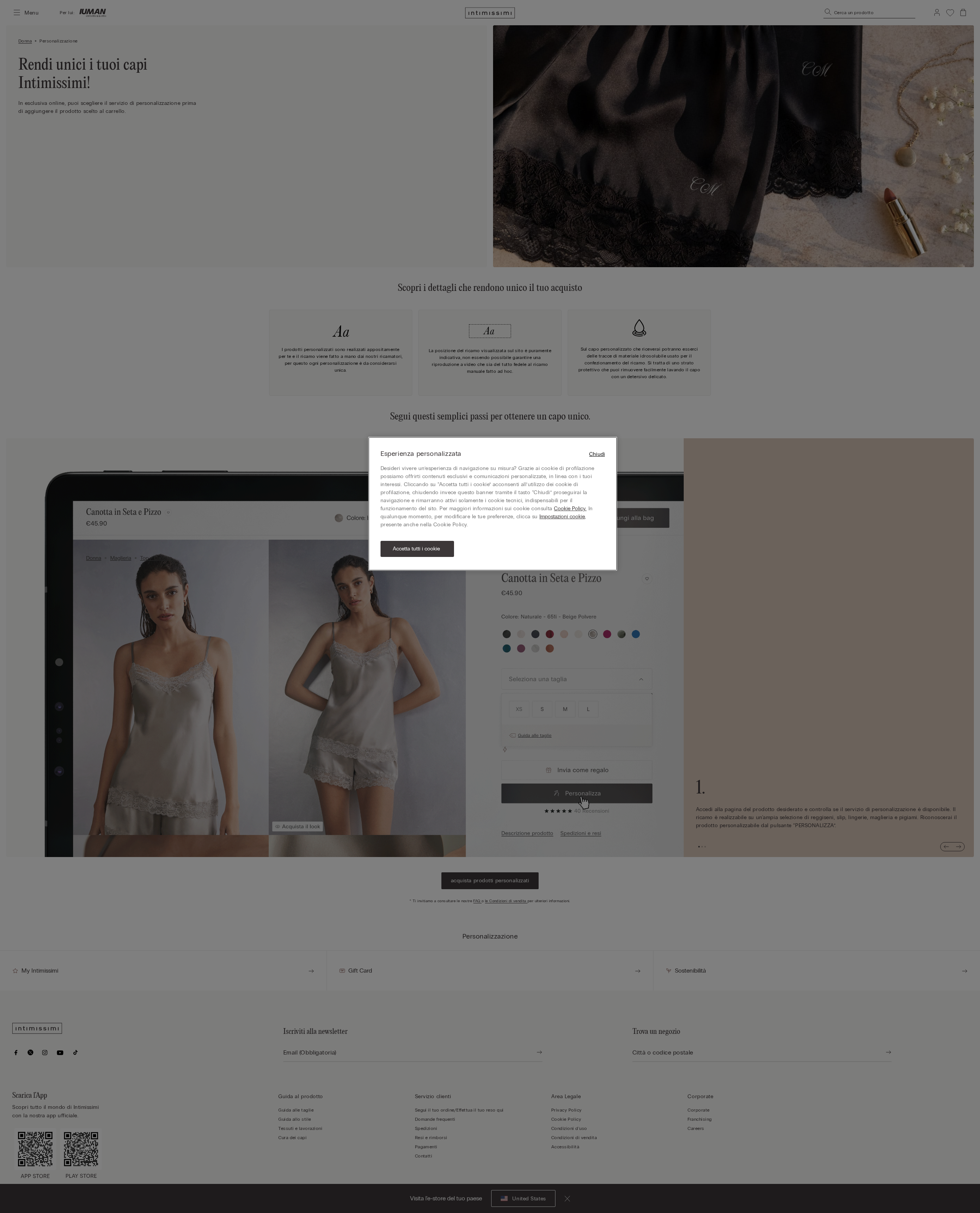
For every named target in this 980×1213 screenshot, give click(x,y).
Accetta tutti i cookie (416, 548)
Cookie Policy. (570, 508)
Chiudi (597, 454)
